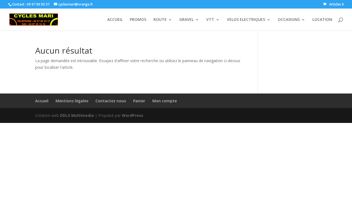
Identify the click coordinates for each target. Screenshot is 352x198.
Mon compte (164, 100)
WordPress (132, 115)
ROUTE (160, 20)
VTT (210, 20)
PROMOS (138, 20)
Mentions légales (72, 100)
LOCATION (322, 20)
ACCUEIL (115, 20)
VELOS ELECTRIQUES (246, 20)
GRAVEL (186, 20)
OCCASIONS (289, 20)
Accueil (41, 100)
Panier (139, 100)
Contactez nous (110, 100)
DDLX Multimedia (77, 115)
